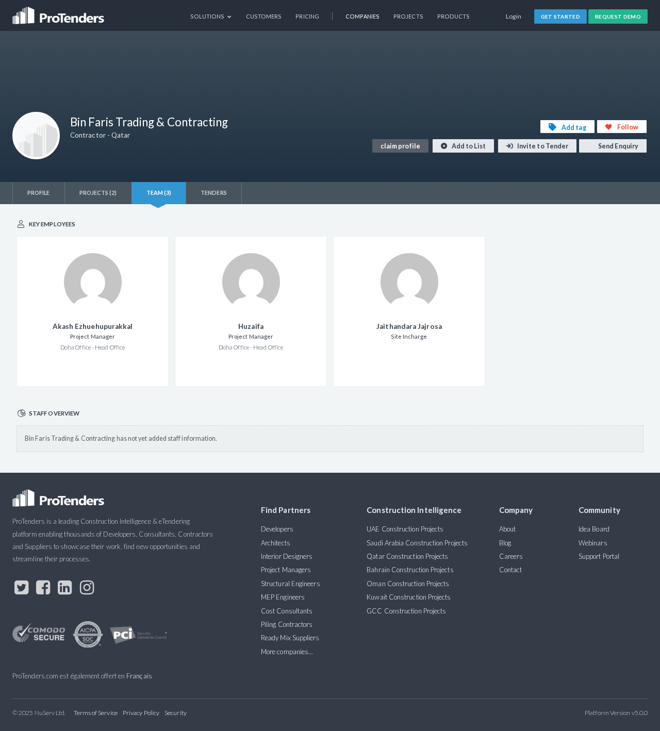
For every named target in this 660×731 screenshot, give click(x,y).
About (507, 529)
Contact (510, 570)
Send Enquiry (617, 146)
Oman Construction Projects (408, 583)
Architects (275, 543)
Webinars (593, 543)
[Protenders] (59, 12)
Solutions (208, 16)
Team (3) (159, 192)
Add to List (468, 146)
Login (514, 16)
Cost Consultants (286, 611)
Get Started (561, 16)
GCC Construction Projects (406, 611)
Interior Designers (286, 556)
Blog (505, 543)
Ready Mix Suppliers (290, 638)
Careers (511, 556)
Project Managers (286, 570)
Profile (38, 192)
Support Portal (599, 556)
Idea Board (594, 529)
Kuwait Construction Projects (409, 597)
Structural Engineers (290, 583)
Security (175, 713)
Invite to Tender (542, 146)
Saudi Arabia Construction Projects (417, 543)
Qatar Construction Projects (407, 556)
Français (139, 676)
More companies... (287, 651)
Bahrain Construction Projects (410, 570)
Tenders (214, 192)
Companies (362, 16)
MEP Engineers (283, 597)
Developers (277, 529)
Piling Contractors (286, 624)
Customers (264, 16)
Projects (408, 16)
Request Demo (618, 16)
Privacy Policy (141, 713)
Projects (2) (98, 192)
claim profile (400, 146)
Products (453, 16)
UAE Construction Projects (405, 529)
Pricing (307, 16)
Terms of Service (96, 713)
